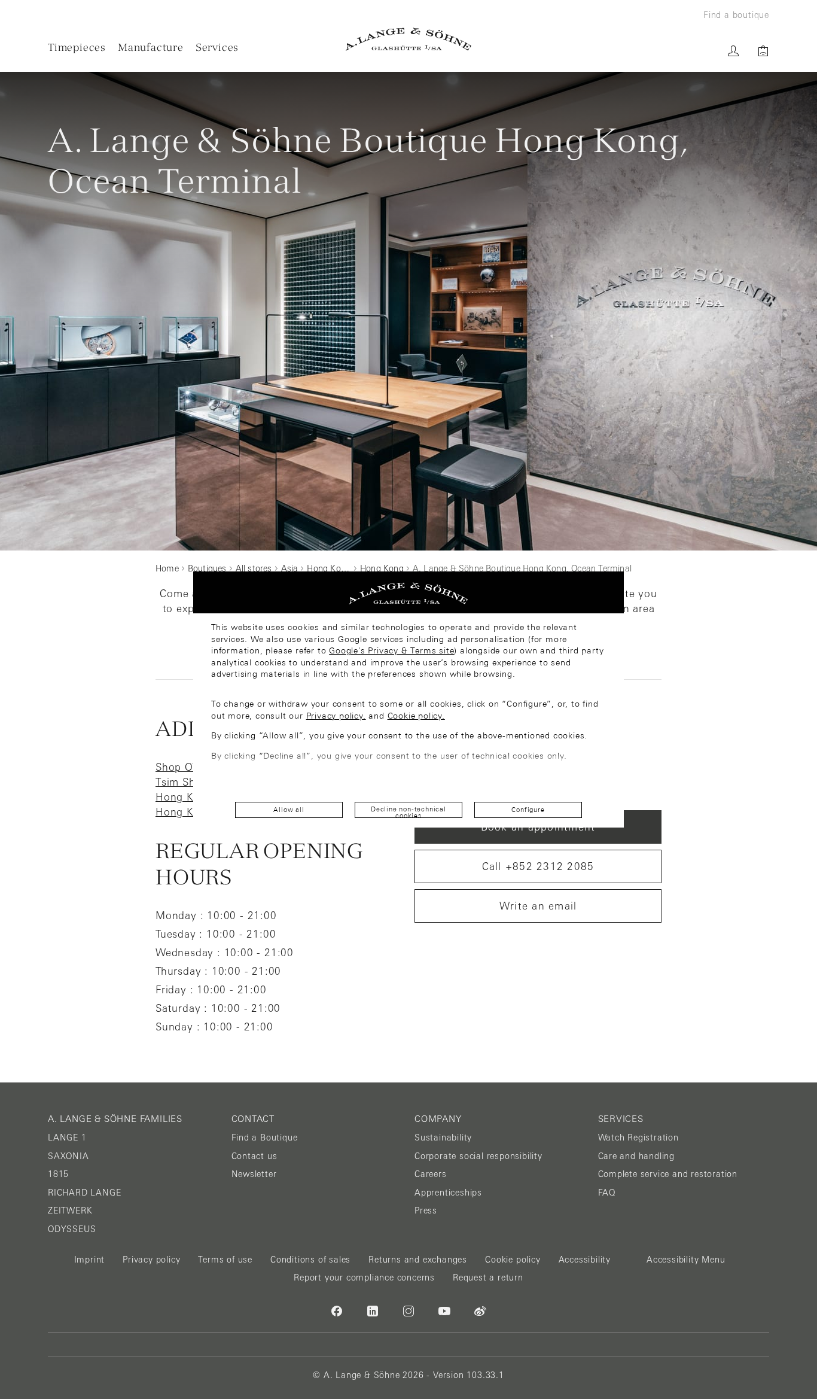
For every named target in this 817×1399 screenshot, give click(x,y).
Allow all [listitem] (288, 809)
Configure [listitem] (527, 809)
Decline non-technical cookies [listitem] (408, 811)
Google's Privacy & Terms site (391, 650)
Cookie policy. (416, 715)
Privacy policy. (336, 715)
